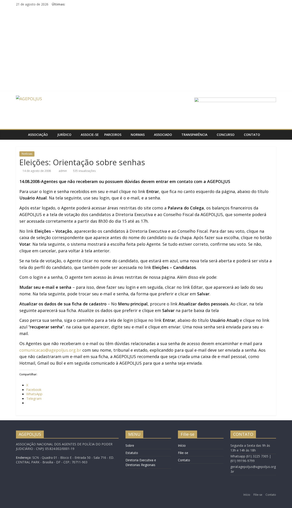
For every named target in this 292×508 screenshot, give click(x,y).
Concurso (226, 134)
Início (182, 445)
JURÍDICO (64, 134)
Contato (252, 134)
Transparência (194, 134)
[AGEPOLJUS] (20, 134)
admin (63, 171)
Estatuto (131, 453)
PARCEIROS (112, 134)
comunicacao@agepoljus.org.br (50, 350)
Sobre (129, 445)
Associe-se (90, 134)
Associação (38, 134)
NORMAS (138, 134)
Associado (163, 134)
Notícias (27, 154)
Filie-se (183, 453)
